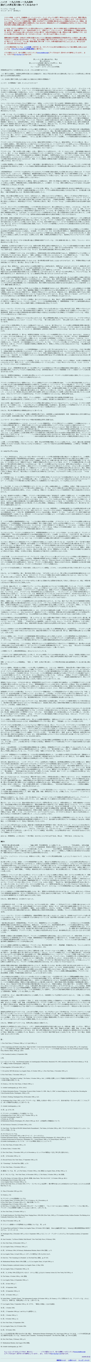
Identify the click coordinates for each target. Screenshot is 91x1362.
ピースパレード (19, 54)
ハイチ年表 (27, 47)
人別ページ (72, 1360)
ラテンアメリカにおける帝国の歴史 (22, 49)
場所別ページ (61, 1360)
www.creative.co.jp (42, 52)
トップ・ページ (84, 1360)
